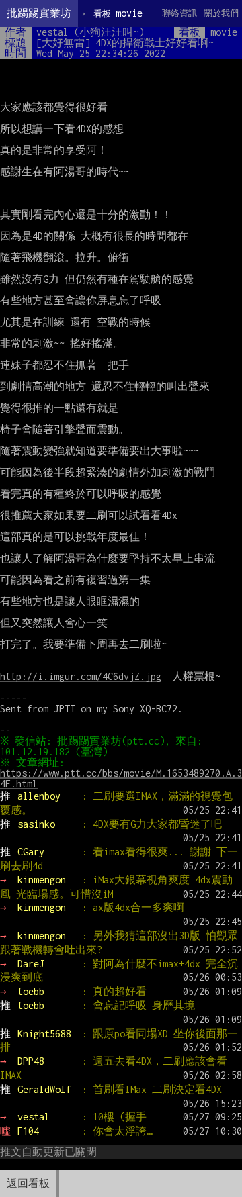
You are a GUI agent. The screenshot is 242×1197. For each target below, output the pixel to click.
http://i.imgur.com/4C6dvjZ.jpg (80, 676)
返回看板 (28, 1183)
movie (118, 13)
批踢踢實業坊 (39, 13)
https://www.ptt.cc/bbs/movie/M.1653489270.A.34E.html (121, 778)
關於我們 (221, 13)
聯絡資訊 (179, 13)
